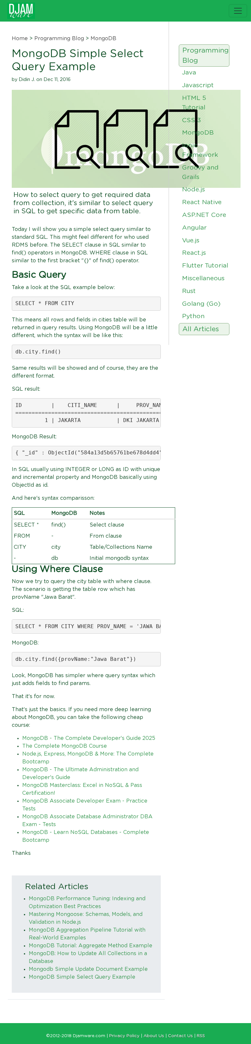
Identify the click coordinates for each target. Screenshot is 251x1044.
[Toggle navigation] (238, 10)
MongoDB (103, 38)
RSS (201, 1036)
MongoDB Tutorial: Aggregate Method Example (90, 945)
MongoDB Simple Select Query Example (82, 977)
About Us (153, 1036)
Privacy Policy (124, 1036)
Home (20, 38)
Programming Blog (59, 38)
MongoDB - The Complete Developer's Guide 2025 (88, 738)
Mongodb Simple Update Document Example (88, 969)
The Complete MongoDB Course (64, 746)
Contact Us (180, 1036)
